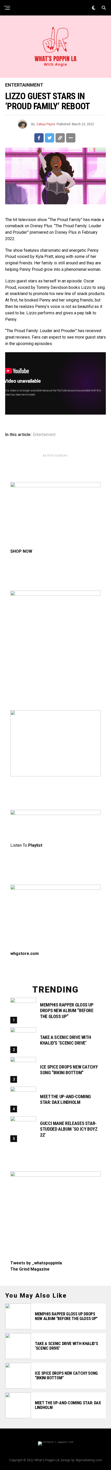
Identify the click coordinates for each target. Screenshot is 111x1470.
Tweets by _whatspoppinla (36, 1263)
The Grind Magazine (30, 1269)
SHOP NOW (21, 551)
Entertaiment (44, 435)
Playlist (35, 845)
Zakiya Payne (45, 124)
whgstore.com (24, 953)
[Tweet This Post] (49, 137)
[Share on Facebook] (39, 137)
